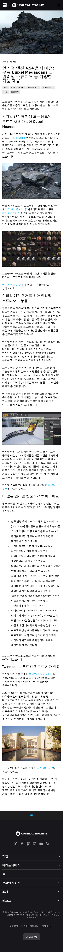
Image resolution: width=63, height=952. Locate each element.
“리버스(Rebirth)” (17, 209)
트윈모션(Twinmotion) (41, 674)
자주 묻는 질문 (45, 768)
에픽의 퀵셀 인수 (11, 284)
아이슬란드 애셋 (11, 213)
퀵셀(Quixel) (19, 137)
